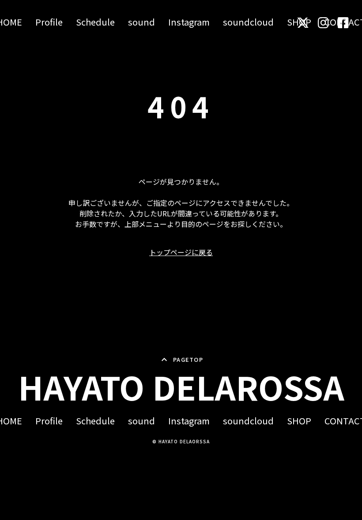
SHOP (299, 421)
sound (141, 22)
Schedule (95, 22)
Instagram (189, 22)
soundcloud (248, 22)
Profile (49, 22)
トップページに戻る (181, 252)
